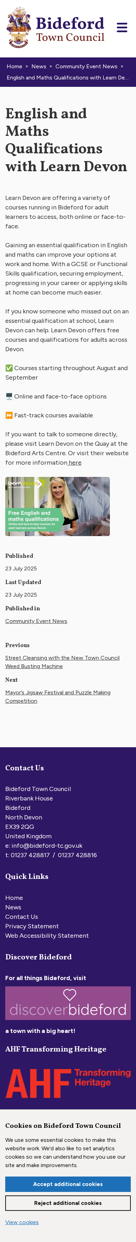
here (74, 462)
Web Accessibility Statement (47, 935)
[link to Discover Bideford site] (68, 1021)
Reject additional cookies (68, 1203)
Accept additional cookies (68, 1184)
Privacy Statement (32, 926)
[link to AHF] (68, 1100)
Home (14, 898)
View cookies (22, 1222)
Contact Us (21, 917)
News (13, 907)
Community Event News (36, 621)
